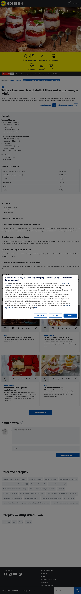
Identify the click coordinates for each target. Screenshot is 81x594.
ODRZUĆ (55, 315)
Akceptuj (70, 315)
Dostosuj (40, 315)
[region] (40, 297)
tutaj (35, 308)
